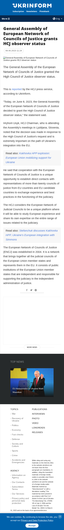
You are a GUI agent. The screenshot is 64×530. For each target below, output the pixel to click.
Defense (16, 439)
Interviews (38, 414)
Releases (37, 432)
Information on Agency (19, 476)
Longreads (38, 427)
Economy (16, 430)
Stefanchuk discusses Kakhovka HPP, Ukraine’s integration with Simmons (32, 235)
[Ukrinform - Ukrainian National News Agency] (32, 5)
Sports (15, 451)
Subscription (18, 11)
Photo (35, 418)
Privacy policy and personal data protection (20, 500)
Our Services (18, 494)
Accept (32, 525)
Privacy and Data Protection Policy (37, 520)
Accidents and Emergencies (18, 461)
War (14, 414)
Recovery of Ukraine (17, 419)
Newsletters (31, 11)
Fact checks (17, 434)
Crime (15, 455)
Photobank (44, 11)
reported (17, 89)
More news (32, 347)
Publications (39, 409)
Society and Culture (17, 445)
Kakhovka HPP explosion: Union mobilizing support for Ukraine (28, 158)
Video (35, 423)
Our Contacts (18, 482)
